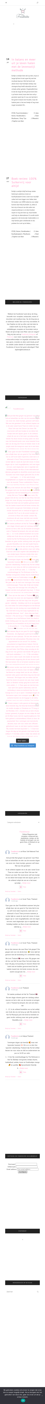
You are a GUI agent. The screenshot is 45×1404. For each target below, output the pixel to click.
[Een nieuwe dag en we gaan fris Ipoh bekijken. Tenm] (22, 647)
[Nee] (42, 1395)
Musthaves (15, 118)
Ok (23, 1400)
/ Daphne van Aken (18, 121)
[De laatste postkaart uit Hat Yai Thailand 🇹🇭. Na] (22, 539)
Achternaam (12, 1167)
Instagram (32, 334)
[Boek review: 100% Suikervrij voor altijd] (22, 153)
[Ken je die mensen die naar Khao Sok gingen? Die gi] (22, 503)
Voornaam (11, 1164)
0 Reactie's (35, 118)
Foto (24, 887)
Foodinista (15, 851)
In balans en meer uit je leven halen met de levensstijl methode (24, 65)
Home (13, 116)
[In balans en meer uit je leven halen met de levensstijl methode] (22, 41)
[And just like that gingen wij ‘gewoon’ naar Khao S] (22, 431)
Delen (19, 891)
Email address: (12, 1169)
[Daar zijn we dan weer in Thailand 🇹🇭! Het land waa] (22, 611)
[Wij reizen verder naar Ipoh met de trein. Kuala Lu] (22, 683)
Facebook (25, 334)
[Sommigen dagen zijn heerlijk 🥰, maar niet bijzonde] (22, 575)
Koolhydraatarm (17, 234)
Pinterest (10, 337)
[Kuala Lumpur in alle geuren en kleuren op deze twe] (22, 719)
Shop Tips (23, 118)
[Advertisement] (22, 271)
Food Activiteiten (21, 113)
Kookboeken (21, 116)
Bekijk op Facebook (10, 891)
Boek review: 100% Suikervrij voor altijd (24, 182)
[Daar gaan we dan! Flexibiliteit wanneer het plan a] (22, 467)
